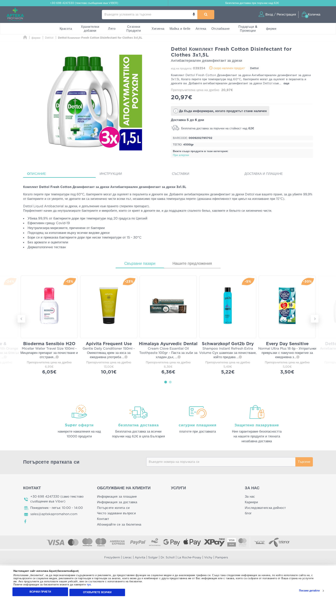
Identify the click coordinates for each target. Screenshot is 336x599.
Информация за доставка (117, 502)
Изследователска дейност (265, 507)
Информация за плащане (117, 496)
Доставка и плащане (263, 173)
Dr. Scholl (168, 557)
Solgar (153, 557)
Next (314, 319)
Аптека (201, 28)
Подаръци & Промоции (247, 28)
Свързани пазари (139, 264)
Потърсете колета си (113, 507)
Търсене (304, 461)
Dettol (254, 68)
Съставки (180, 173)
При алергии (181, 155)
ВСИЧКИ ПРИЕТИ (40, 591)
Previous (21, 319)
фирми (271, 28)
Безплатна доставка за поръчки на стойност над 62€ (217, 128)
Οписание (36, 173)
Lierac (127, 557)
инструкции (111, 173)
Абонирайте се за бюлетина (119, 524)
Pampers (221, 557)
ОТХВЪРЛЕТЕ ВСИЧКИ (97, 592)
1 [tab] (165, 382)
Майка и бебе (180, 28)
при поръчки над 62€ (252, 3)
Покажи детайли (309, 590)
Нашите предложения (192, 264)
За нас (250, 496)
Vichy (208, 557)
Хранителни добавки (90, 28)
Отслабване (220, 28)
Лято (112, 28)
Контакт (103, 519)
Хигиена (158, 28)
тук (89, 584)
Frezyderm (112, 557)
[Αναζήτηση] (205, 14)
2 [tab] (170, 382)
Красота (66, 28)
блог (248, 513)
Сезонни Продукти (133, 28)
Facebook (25, 521)
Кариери (251, 502)
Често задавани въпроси (116, 513)
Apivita (140, 557)
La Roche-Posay (189, 557)
